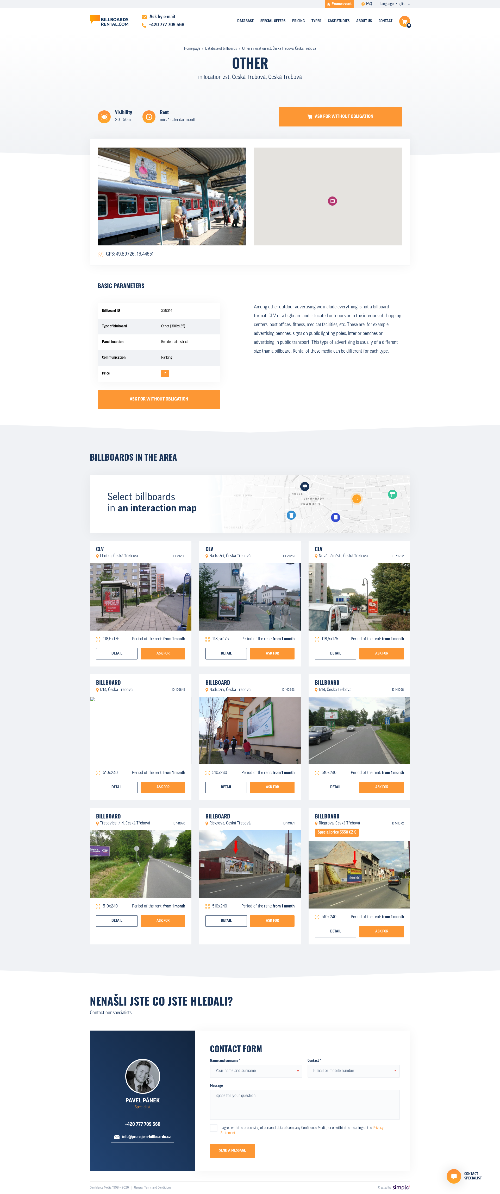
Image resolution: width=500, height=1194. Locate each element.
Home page (192, 49)
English (401, 4)
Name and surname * (225, 1061)
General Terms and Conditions (152, 1187)
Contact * (314, 1061)
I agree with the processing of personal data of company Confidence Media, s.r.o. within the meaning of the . (302, 1130)
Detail (116, 654)
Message (216, 1086)
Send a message (232, 1151)
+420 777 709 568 (142, 1124)
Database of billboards (221, 49)
